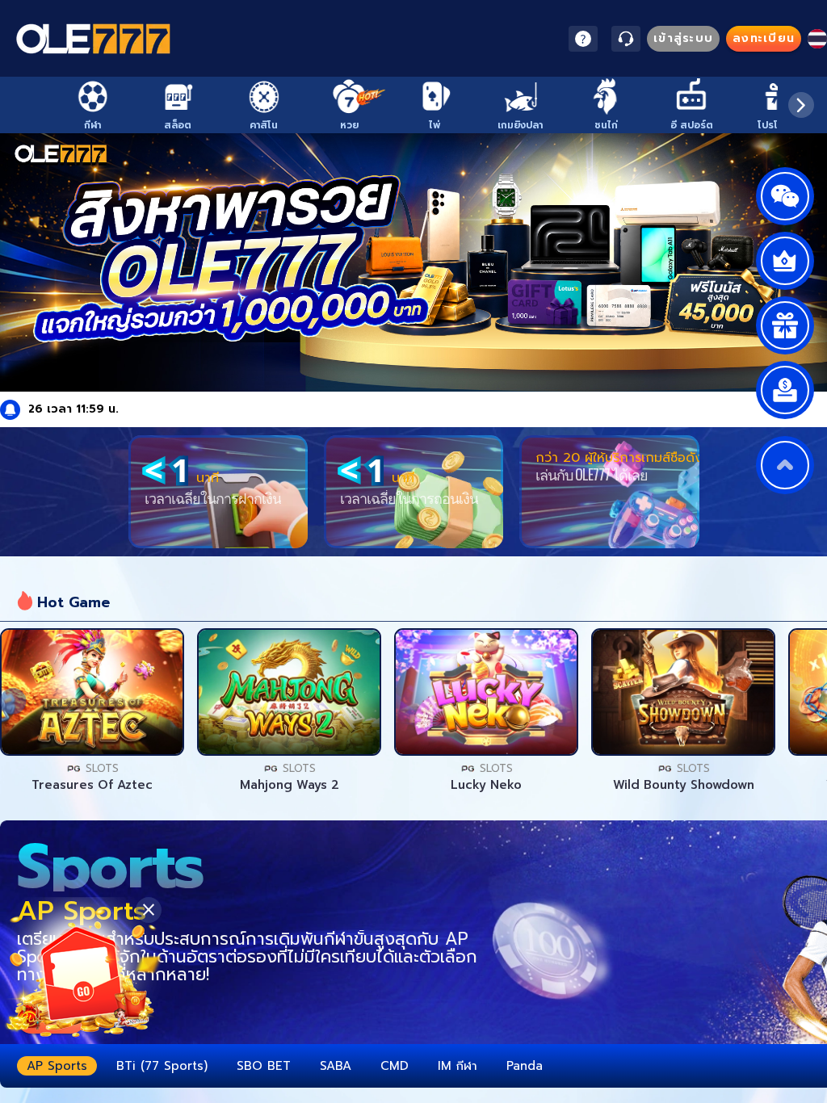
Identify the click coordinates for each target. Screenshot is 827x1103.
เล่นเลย (92, 692)
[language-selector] (817, 38)
